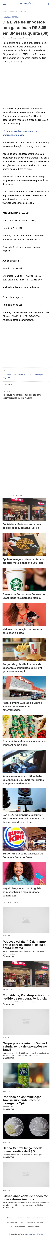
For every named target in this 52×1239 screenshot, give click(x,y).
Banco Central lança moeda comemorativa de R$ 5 (22, 1149)
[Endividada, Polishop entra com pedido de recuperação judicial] (24, 509)
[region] (26, 87)
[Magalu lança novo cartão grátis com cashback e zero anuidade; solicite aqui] (24, 874)
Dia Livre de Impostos (23, 374)
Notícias (6, 935)
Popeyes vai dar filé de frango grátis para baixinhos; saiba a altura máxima (24, 945)
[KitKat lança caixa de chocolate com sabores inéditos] (26, 1174)
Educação (38, 374)
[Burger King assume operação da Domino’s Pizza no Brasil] (24, 839)
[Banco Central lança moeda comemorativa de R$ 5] (26, 1126)
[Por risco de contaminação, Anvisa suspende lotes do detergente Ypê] (26, 1075)
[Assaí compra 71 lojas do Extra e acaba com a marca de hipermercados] (24, 688)
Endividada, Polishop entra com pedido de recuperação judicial (26, 997)
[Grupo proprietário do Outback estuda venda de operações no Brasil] (26, 1022)
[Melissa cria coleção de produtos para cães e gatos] (24, 614)
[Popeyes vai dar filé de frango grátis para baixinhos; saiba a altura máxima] (26, 920)
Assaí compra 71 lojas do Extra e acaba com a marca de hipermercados (22, 706)
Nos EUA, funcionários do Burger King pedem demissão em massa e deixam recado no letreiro (23, 819)
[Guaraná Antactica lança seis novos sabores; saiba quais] (24, 726)
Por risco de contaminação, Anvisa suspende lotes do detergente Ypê (22, 1100)
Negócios (6, 377)
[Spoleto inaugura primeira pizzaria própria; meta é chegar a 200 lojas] (24, 544)
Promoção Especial (18, 11)
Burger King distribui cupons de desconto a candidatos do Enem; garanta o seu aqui (22, 668)
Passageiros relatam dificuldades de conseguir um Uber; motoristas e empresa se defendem (23, 780)
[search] (48, 3)
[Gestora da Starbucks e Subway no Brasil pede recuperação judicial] (24, 579)
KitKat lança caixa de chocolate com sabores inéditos (25, 1197)
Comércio (7, 374)
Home (5, 11)
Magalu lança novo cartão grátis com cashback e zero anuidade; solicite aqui (22, 892)
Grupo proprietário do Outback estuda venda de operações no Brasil (25, 1046)
